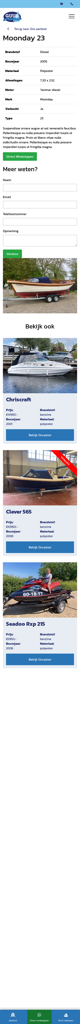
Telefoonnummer (15, 214)
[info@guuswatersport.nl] (61, 4)
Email (7, 197)
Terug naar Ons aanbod (28, 28)
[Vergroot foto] (40, 286)
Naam (7, 180)
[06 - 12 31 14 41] (72, 4)
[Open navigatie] (71, 16)
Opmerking (10, 231)
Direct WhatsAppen (19, 156)
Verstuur (12, 253)
